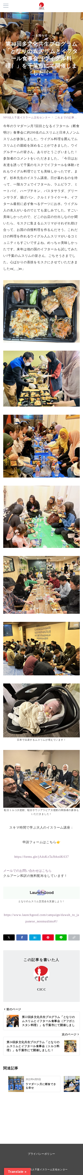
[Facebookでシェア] (22, 937)
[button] (74, 937)
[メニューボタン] (5, 6)
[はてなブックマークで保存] (35, 937)
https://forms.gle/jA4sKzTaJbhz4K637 (41, 856)
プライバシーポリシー (41, 1153)
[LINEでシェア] (61, 937)
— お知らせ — (41, 35)
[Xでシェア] (9, 937)
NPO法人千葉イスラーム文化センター (46, 1169)
